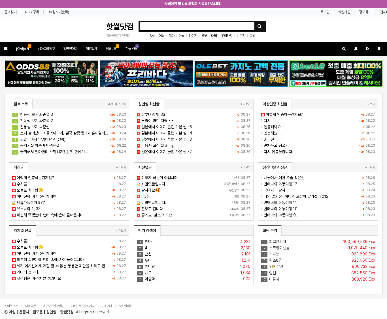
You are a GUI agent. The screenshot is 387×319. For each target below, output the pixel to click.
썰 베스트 (21, 104)
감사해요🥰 (195, 190)
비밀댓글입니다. (195, 184)
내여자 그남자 (319, 190)
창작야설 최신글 (275, 167)
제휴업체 (91, 49)
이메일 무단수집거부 (82, 306)
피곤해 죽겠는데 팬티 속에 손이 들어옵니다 (71, 215)
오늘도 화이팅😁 (71, 190)
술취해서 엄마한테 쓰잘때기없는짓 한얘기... (70, 151)
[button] (6, 49)
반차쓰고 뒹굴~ (319, 145)
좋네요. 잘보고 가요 (195, 215)
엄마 (195, 241)
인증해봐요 (319, 127)
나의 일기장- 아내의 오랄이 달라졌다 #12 (319, 196)
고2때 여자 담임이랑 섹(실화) (70, 139)
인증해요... (319, 133)
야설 (161, 36)
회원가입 (344, 12)
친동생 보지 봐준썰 (70, 127)
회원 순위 (270, 230)
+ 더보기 (245, 104)
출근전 (319, 139)
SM (152, 36)
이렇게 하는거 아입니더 (195, 177)
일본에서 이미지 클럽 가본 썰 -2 (195, 151)
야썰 (181, 36)
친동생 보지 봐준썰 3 (70, 114)
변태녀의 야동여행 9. (319, 215)
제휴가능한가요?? (71, 202)
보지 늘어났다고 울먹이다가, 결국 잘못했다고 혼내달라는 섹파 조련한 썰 (70, 133)
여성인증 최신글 (275, 104)
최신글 (19, 167)
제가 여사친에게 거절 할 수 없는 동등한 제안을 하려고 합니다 (71, 266)
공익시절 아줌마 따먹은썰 (70, 145)
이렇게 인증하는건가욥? (320, 114)
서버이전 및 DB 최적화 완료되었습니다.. (193, 4)
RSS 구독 (32, 12)
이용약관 (30, 306)
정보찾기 (365, 12)
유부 (204, 36)
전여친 (192, 36)
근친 (242, 36)
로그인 (324, 12)
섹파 (171, 36)
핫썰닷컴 (119, 26)
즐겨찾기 (10, 12)
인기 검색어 (147, 230)
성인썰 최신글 (149, 104)
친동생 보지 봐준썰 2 (70, 120)
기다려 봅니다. (71, 272)
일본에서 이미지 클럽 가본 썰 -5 (195, 127)
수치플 (71, 184)
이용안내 (106, 306)
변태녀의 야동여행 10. (319, 209)
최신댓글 (145, 167)
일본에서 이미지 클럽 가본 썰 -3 (195, 139)
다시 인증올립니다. (319, 151)
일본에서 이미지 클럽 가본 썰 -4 (195, 133)
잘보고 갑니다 (195, 209)
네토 (194, 272)
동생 (252, 36)
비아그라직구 (46, 49)
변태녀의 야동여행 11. (319, 202)
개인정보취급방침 (53, 306)
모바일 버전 (126, 306)
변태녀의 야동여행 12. (319, 184)
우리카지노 (228, 36)
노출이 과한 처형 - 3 (195, 120)
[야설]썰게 (23, 47)
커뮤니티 (112, 47)
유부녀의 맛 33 (195, 114)
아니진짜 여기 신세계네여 (71, 196)
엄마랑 (195, 266)
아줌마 (194, 279)
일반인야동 (70, 49)
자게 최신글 (22, 230)
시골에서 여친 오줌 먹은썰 (319, 177)
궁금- (195, 196)
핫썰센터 (132, 47)
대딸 (214, 36)
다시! (319, 120)
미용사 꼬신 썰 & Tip (195, 145)
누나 (195, 260)
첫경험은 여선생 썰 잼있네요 (71, 278)
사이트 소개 (11, 306)
